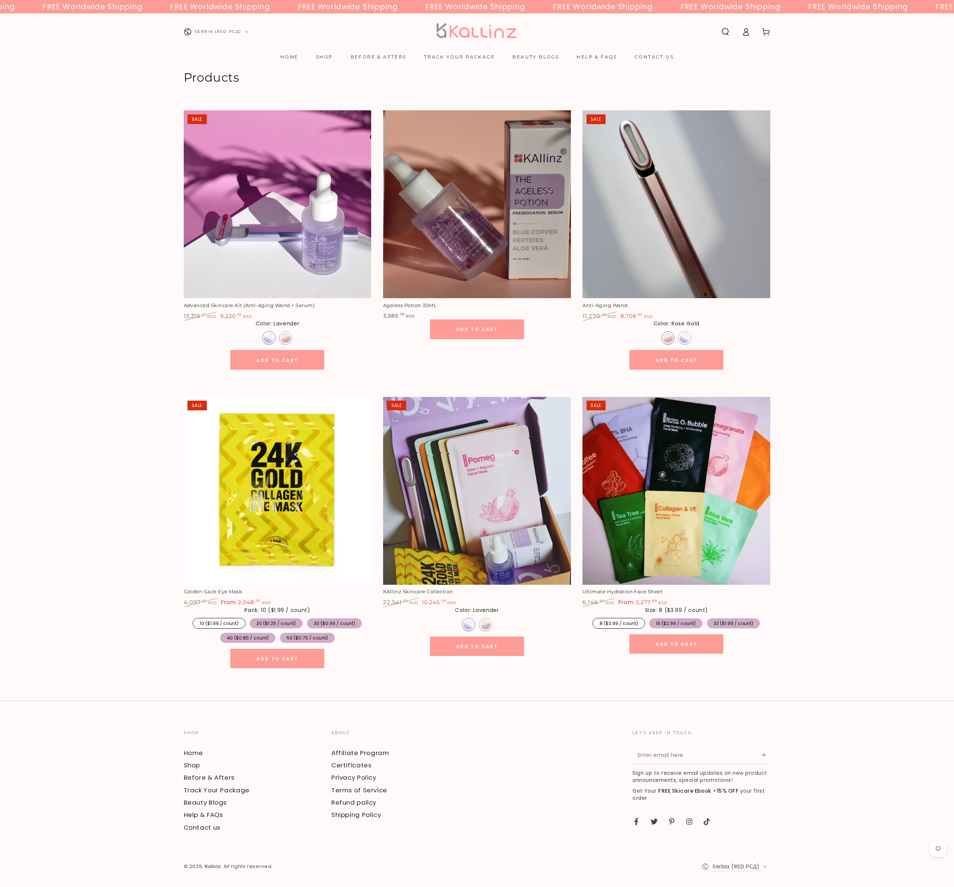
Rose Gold (285, 337)
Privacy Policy (353, 777)
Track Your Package (217, 790)
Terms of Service (359, 790)
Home (193, 752)
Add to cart (277, 360)
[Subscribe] (765, 755)
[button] (725, 31)
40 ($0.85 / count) (247, 636)
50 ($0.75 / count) (307, 636)
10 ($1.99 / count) (218, 622)
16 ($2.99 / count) (676, 622)
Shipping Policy (356, 814)
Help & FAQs (203, 814)
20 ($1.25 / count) (276, 622)
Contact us (202, 827)
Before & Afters (209, 777)
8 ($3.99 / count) (618, 622)
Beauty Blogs (205, 802)
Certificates (351, 765)
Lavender (268, 337)
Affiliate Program (360, 752)
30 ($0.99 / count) (334, 622)
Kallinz (213, 866)
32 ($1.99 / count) (733, 622)
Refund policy (353, 802)
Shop (192, 765)
